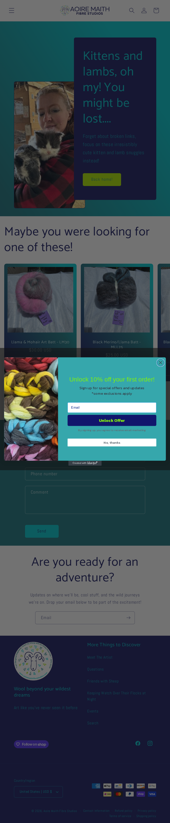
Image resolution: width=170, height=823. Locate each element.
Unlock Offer (112, 420)
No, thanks (112, 442)
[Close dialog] (160, 362)
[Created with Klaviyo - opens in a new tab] (85, 463)
